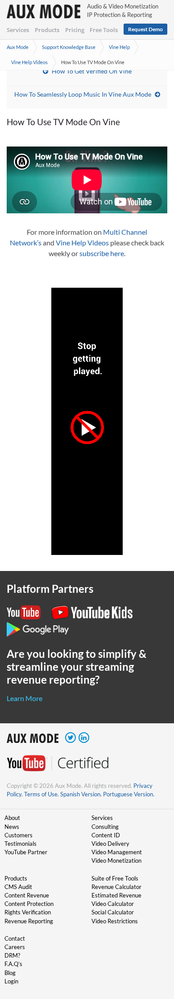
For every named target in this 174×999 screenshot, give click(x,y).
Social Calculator (112, 912)
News (11, 826)
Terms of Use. (41, 794)
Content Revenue (26, 895)
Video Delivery (110, 843)
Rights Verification (27, 912)
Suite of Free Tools (114, 878)
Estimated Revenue (116, 895)
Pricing (74, 30)
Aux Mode (18, 47)
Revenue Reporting (28, 921)
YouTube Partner (25, 852)
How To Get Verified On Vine (92, 71)
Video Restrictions (114, 921)
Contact (14, 938)
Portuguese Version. (128, 794)
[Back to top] (154, 946)
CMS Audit (18, 886)
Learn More (24, 698)
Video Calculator (112, 903)
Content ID (105, 835)
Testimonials (20, 843)
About (12, 817)
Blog (10, 972)
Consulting (105, 826)
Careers (14, 946)
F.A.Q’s (13, 963)
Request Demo (145, 29)
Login (11, 981)
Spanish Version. (81, 794)
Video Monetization (116, 860)
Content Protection (29, 903)
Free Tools (104, 30)
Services (18, 30)
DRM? (12, 955)
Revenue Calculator (116, 886)
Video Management (116, 852)
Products (47, 30)
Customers (18, 835)
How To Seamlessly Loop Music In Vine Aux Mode (82, 94)
